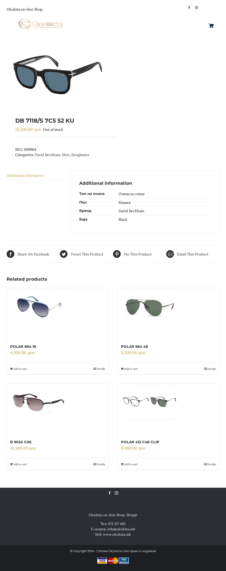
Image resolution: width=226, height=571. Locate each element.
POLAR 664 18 (23, 347)
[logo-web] (41, 17)
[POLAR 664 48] (149, 313)
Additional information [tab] (25, 175)
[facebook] (189, 7)
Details (100, 368)
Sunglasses (80, 154)
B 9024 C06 (20, 442)
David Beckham (47, 154)
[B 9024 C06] (38, 409)
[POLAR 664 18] (38, 313)
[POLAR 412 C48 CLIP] (149, 409)
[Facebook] (109, 493)
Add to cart (20, 368)
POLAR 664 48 (134, 347)
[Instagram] (116, 493)
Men (66, 154)
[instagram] (196, 7)
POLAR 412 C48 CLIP (140, 442)
